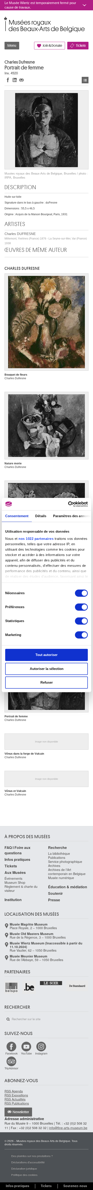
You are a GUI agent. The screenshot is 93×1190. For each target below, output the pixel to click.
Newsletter (21, 1112)
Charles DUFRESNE (46, 238)
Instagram (41, 1053)
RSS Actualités (15, 1099)
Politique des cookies (24, 1175)
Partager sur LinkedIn (14, 80)
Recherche (57, 847)
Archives (54, 866)
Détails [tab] (40, 516)
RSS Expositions (16, 1095)
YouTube (26, 1053)
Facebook (11, 1053)
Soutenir (55, 893)
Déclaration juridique (24, 1168)
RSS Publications (17, 1103)
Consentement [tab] (16, 516)
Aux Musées (15, 872)
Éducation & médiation (67, 886)
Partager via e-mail (21, 80)
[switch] (81, 607)
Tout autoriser (46, 655)
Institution (13, 899)
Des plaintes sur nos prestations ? (32, 1156)
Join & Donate (52, 45)
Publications (56, 857)
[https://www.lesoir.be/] (51, 983)
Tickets (81, 45)
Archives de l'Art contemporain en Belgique (67, 872)
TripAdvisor (11, 1068)
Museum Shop (15, 882)
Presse (54, 899)
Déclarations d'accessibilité (28, 1162)
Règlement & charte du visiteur (21, 888)
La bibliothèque (59, 853)
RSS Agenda (14, 1091)
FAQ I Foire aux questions (17, 850)
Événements (13, 878)
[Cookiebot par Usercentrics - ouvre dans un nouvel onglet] (68, 504)
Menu (11, 45)
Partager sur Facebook (8, 80)
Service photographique (65, 862)
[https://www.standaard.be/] (77, 986)
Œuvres (85, 80)
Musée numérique (61, 878)
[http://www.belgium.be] (29, 987)
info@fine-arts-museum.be (68, 1128)
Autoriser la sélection (46, 669)
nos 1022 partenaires (36, 539)
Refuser (46, 682)
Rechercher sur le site (8, 1019)
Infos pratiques (17, 859)
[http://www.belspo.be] (12, 987)
